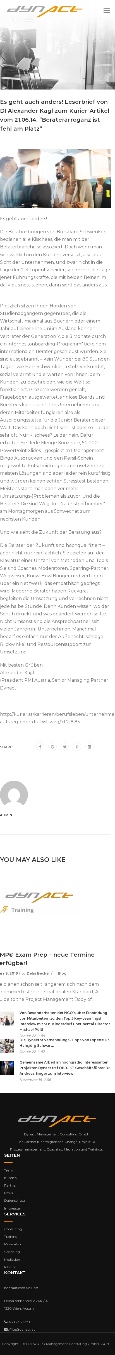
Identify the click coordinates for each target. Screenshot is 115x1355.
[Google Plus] (52, 747)
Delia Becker (38, 973)
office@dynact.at (21, 1329)
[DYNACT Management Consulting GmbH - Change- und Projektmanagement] (44, 11)
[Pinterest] (77, 747)
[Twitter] (65, 747)
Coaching (12, 1252)
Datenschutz (14, 1200)
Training (11, 1236)
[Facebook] (40, 747)
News (8, 1193)
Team (8, 1170)
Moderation (13, 1244)
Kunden (10, 1178)
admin (6, 815)
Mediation (12, 1259)
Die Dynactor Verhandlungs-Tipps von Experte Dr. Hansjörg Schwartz (65, 1043)
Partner (10, 1185)
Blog (62, 973)
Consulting (13, 1229)
